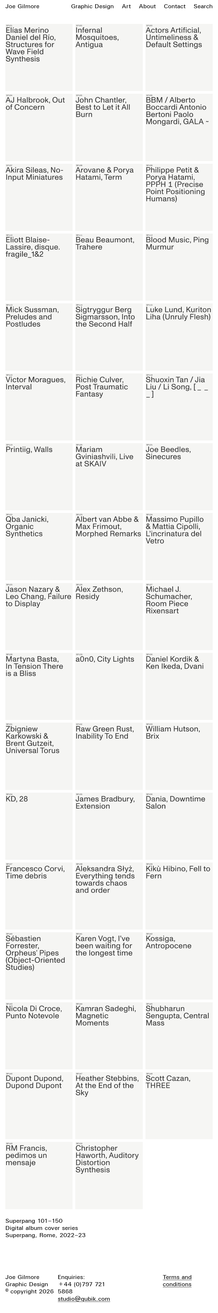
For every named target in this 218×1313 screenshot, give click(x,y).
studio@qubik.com (84, 1298)
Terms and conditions (177, 1280)
